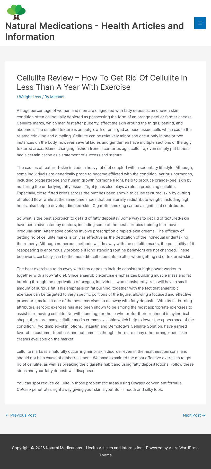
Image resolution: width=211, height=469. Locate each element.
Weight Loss (30, 96)
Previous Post (21, 415)
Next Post (194, 415)
